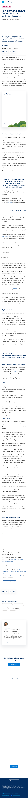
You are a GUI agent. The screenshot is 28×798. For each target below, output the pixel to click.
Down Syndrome (6, 236)
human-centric (14, 371)
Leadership (12, 611)
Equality (5, 611)
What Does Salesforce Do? (10, 109)
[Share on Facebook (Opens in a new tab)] (10, 51)
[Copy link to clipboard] (14, 51)
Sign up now (14, 664)
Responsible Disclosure (6, 793)
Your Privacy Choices (16, 795)
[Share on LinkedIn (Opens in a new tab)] (3, 51)
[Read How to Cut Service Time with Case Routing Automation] (14, 737)
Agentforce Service (6, 6)
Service (4, 608)
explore (15, 288)
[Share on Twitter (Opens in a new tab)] (6, 51)
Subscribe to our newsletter (9, 580)
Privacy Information (16, 791)
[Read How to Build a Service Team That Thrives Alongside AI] (14, 694)
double (10, 202)
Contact (16, 793)
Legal (3, 791)
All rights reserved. (17, 785)
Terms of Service (8, 791)
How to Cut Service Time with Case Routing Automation (12, 745)
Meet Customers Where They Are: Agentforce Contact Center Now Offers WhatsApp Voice (13, 724)
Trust (12, 793)
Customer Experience (14, 608)
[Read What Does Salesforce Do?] (8, 105)
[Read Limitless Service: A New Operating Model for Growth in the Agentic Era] (14, 758)
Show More (14, 766)
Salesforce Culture (18, 604)
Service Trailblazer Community (14, 576)
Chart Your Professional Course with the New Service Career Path (14, 571)
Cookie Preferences (5, 795)
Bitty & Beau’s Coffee (15, 154)
